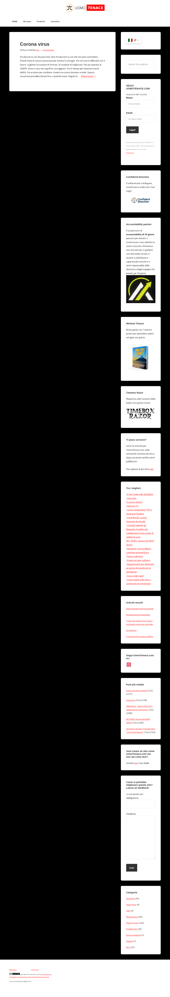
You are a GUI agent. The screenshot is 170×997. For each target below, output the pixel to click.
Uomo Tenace (85, 8)
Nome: (129, 97)
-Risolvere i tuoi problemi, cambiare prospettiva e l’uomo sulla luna (139, 552)
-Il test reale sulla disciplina (139, 494)
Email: (129, 112)
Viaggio (129, 941)
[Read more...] (88, 76)
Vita (128, 947)
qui (151, 469)
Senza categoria (133, 935)
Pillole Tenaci (132, 923)
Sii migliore (131, 630)
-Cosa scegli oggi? (135, 575)
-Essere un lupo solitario (138, 560)
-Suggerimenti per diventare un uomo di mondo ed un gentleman (140, 568)
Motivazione (131, 916)
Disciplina (130, 898)
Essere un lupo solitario (137, 690)
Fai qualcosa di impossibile (138, 614)
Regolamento (13, 970)
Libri (128, 910)
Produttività (131, 929)
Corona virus (34, 44)
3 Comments (48, 50)
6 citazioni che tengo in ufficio (139, 636)
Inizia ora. (130, 700)
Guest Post (131, 904)
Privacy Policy (35, 970)
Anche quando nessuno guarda (139, 608)
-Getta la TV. (132, 505)
